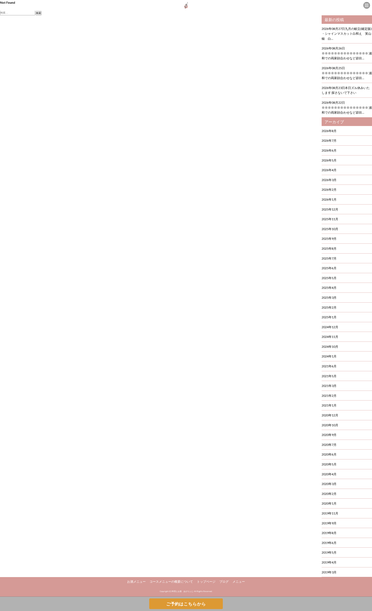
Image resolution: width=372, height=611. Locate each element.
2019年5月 (329, 552)
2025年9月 (329, 238)
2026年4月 (329, 170)
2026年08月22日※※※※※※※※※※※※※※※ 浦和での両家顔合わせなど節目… (347, 107)
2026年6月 (329, 150)
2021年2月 (329, 395)
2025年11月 (330, 219)
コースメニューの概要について (171, 581)
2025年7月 (329, 258)
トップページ (206, 581)
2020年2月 (329, 493)
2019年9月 (329, 523)
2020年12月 (330, 415)
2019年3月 (329, 572)
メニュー (238, 581)
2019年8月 (329, 533)
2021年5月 (329, 376)
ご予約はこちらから (186, 603)
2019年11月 (330, 513)
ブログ (224, 581)
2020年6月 (329, 454)
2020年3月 (329, 484)
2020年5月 (329, 464)
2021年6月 (329, 366)
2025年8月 (329, 248)
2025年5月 (329, 278)
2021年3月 (329, 385)
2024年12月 (330, 327)
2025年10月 (330, 229)
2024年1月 (329, 356)
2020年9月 (329, 435)
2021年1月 (329, 405)
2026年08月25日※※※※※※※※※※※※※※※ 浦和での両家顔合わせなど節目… (347, 73)
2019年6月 (329, 543)
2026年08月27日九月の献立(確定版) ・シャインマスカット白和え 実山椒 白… (347, 33)
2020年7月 (329, 444)
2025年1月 (329, 317)
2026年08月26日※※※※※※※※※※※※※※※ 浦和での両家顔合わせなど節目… (347, 53)
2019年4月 (329, 562)
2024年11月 (330, 336)
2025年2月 (329, 307)
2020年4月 (329, 474)
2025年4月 (329, 287)
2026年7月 (329, 140)
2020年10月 (330, 425)
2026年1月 (329, 199)
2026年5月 (329, 160)
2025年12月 (330, 209)
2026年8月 (329, 131)
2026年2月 (329, 189)
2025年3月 (329, 297)
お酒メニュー (136, 581)
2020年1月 (329, 503)
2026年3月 (329, 180)
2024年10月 (330, 346)
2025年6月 (329, 268)
